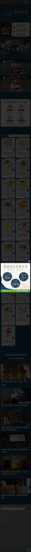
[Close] (29, 261)
